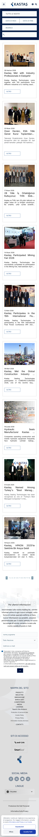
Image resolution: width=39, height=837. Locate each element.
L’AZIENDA (19, 707)
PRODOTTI (19, 692)
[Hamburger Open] (4, 4)
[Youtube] (22, 779)
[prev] (7, 577)
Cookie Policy (19, 715)
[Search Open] (36, 4)
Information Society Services (19, 720)
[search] (19, 34)
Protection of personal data (19, 712)
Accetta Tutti (28, 832)
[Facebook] (11, 779)
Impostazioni (19, 827)
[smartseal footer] (19, 750)
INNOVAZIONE (19, 697)
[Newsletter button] (20, 670)
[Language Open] (33, 4)
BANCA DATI (19, 700)
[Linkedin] (16, 779)
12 (29, 578)
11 (27, 578)
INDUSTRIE (20, 695)
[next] (32, 577)
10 (25, 578)
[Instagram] (28, 779)
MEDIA (19, 704)
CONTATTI (19, 724)
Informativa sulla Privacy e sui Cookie (20, 822)
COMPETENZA (19, 702)
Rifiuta (11, 832)
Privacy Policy (19, 718)
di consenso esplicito (26, 653)
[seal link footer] (19, 742)
